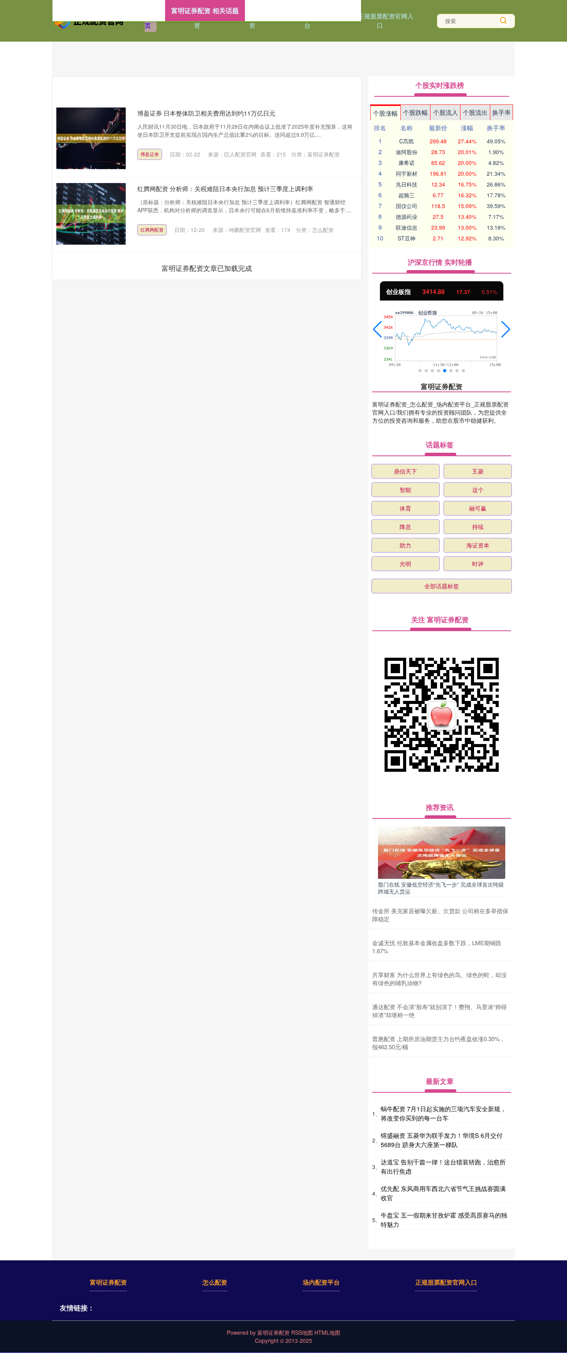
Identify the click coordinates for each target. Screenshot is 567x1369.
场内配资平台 (321, 1282)
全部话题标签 (441, 586)
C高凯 (406, 141)
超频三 (406, 195)
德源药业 (406, 216)
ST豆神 (406, 238)
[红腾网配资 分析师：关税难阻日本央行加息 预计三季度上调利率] (91, 214)
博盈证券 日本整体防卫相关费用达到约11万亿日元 (206, 113)
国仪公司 (406, 206)
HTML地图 (327, 1332)
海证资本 (477, 545)
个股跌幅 (415, 112)
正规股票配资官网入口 (385, 21)
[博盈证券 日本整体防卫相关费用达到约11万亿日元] (91, 138)
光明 (405, 563)
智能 (405, 489)
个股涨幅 (385, 113)
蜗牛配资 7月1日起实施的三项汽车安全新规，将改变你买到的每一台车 (443, 1113)
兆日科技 (406, 184)
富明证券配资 (108, 1282)
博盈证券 (149, 154)
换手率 (501, 112)
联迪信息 (406, 227)
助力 (405, 545)
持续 (478, 526)
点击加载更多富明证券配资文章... (206, 268)
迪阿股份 (406, 152)
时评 (478, 563)
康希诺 (406, 162)
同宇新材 (406, 173)
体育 (405, 508)
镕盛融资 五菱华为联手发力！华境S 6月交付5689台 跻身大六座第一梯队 (442, 1140)
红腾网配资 (152, 229)
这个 (478, 489)
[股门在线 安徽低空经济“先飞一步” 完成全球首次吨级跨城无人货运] (441, 852)
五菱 (478, 471)
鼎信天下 (405, 471)
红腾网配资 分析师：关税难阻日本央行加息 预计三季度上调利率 (225, 188)
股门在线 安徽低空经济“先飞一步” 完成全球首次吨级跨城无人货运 (441, 887)
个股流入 (445, 112)
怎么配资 (214, 1282)
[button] (377, 329)
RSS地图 (302, 1332)
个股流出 (475, 112)
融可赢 (477, 508)
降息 (405, 526)
